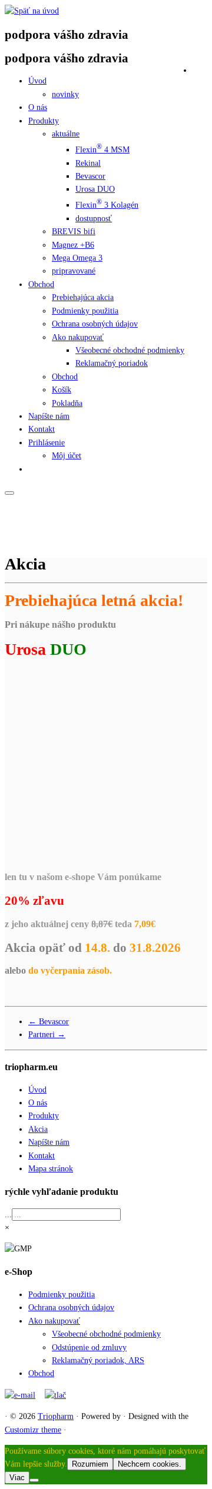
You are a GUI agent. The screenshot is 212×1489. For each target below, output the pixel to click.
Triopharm (56, 1416)
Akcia (38, 1129)
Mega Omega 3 (77, 258)
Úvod (37, 80)
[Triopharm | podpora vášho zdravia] (32, 10)
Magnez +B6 (73, 245)
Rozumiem (90, 1464)
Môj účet (66, 455)
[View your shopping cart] (200, 68)
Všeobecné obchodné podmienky (129, 350)
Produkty (43, 120)
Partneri (46, 1034)
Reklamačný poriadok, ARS (98, 1360)
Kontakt (41, 429)
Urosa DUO (95, 189)
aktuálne (66, 133)
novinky (65, 94)
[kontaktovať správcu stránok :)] (20, 1395)
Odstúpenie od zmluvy (89, 1347)
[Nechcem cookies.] (34, 1480)
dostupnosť (93, 218)
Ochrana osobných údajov (95, 323)
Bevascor (90, 176)
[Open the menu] (9, 493)
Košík (61, 389)
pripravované (73, 271)
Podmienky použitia (85, 311)
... (8, 1214)
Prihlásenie (46, 442)
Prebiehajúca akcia (83, 297)
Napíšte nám (48, 416)
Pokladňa (67, 403)
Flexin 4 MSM (102, 149)
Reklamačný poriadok (111, 363)
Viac (17, 1477)
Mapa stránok (50, 1168)
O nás (37, 107)
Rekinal (88, 163)
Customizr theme (33, 1429)
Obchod (41, 284)
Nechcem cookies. (149, 1464)
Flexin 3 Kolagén (106, 205)
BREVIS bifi (73, 231)
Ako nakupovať (78, 337)
